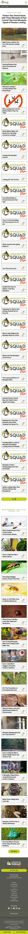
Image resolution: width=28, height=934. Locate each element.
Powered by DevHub (14, 928)
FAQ (14, 888)
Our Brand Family (14, 900)
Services (14, 882)
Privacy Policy (9, 926)
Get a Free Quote (21, 932)
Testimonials (14, 895)
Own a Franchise (14, 897)
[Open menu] (26, 3)
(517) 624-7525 (14, 870)
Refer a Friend (14, 886)
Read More (14, 851)
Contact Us (14, 893)
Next (13, 499)
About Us (14, 891)
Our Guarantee (14, 884)
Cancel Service (14, 889)
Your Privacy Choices (12, 927)
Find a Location (14, 913)
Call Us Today (7, 932)
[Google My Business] (19, 908)
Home (2, 6)
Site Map (19, 927)
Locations (14, 898)
